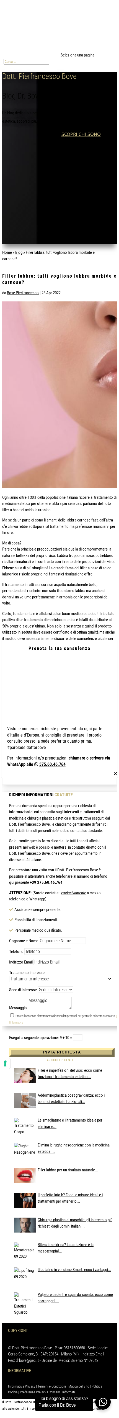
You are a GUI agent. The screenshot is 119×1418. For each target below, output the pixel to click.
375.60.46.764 (52, 764)
